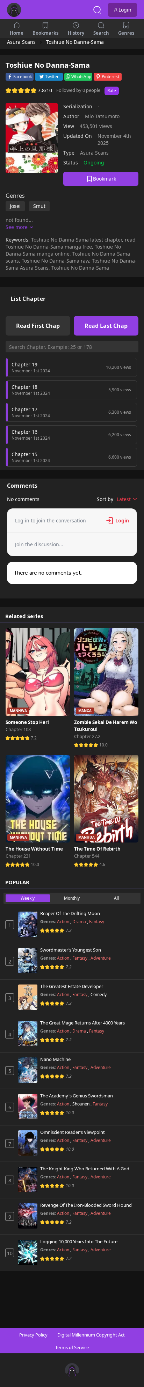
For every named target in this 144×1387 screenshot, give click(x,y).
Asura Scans (94, 152)
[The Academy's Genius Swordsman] (27, 1106)
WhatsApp (81, 77)
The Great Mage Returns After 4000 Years (82, 1023)
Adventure (101, 958)
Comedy (99, 994)
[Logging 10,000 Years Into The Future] (27, 1252)
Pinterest (110, 77)
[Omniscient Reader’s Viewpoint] (27, 1143)
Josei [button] (15, 206)
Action (63, 922)
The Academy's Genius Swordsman (76, 1096)
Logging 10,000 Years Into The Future (78, 1242)
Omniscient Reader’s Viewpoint (72, 1132)
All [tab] (116, 898)
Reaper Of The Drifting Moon (70, 913)
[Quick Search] (97, 10)
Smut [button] (39, 206)
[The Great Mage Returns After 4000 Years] (27, 1033)
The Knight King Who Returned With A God (84, 1169)
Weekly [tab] (28, 898)
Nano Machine (55, 1059)
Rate (111, 91)
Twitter (52, 77)
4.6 (102, 864)
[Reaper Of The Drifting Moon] (27, 924)
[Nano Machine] (27, 1070)
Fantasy (96, 922)
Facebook (22, 77)
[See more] (19, 227)
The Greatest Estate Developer (71, 986)
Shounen (81, 1104)
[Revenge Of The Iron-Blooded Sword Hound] (27, 1216)
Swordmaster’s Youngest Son (70, 950)
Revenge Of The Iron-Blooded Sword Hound (86, 1205)
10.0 (103, 745)
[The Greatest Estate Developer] (27, 997)
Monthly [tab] (72, 898)
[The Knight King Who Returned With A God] (27, 1179)
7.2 (34, 738)
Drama (79, 922)
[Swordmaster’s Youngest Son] (27, 960)
